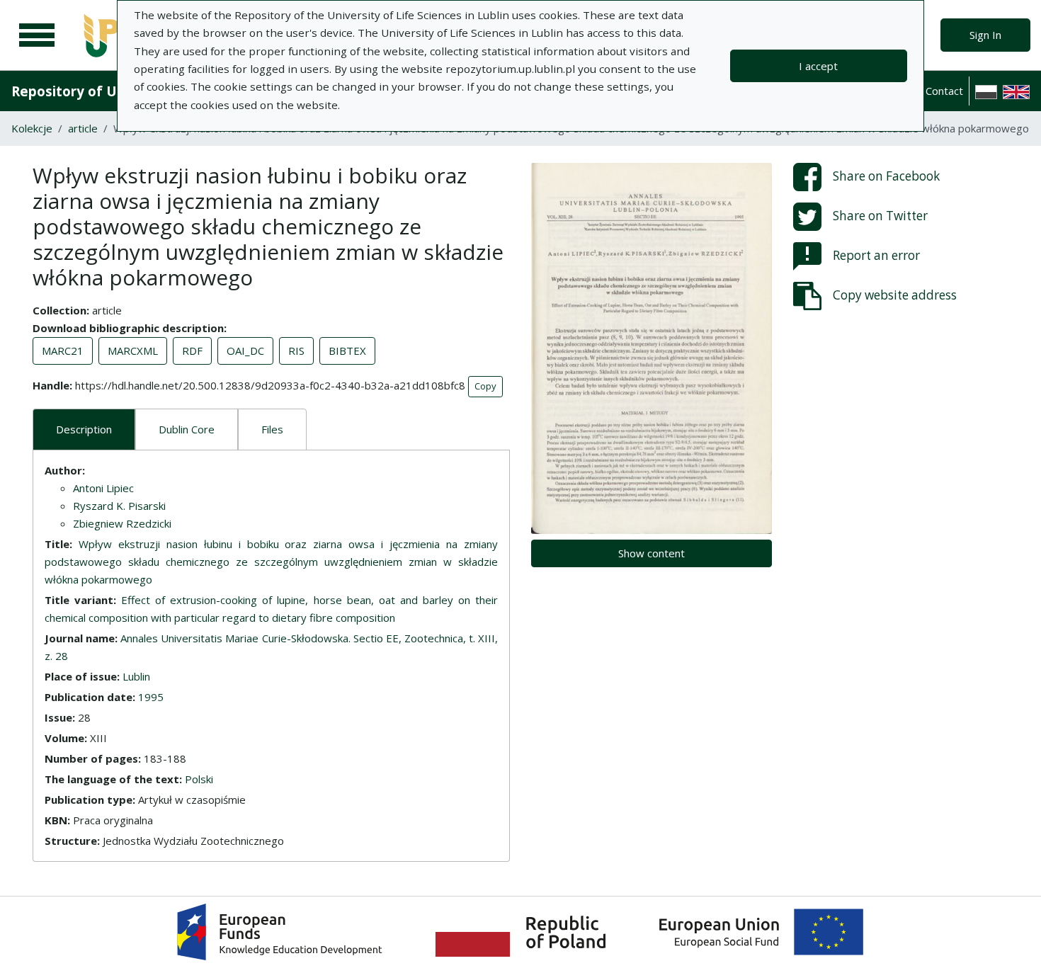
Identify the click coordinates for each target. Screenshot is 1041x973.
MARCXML (133, 350)
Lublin (136, 676)
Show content (651, 553)
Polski (199, 779)
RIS (296, 350)
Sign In (985, 35)
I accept (818, 66)
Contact (944, 91)
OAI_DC (245, 350)
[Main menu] (37, 35)
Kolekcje (31, 128)
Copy (485, 386)
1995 (151, 697)
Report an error (876, 255)
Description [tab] (84, 429)
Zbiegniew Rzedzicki (122, 523)
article (83, 128)
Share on (886, 176)
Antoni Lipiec (103, 488)
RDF (192, 350)
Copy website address (895, 295)
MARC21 (63, 350)
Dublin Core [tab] (187, 429)
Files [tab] (272, 429)
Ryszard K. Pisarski (119, 506)
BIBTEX (347, 350)
